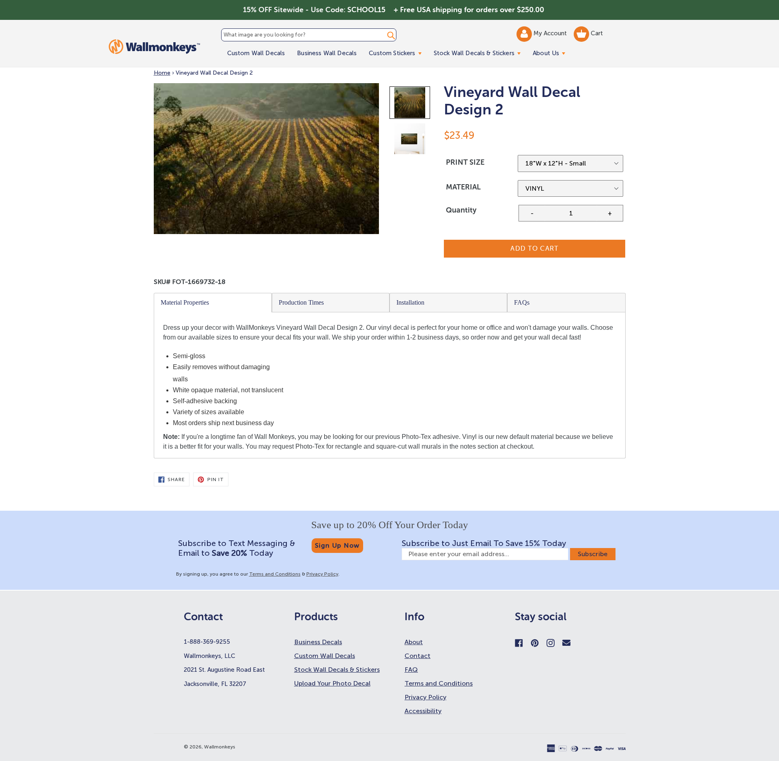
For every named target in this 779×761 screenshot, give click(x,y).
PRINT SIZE (465, 162)
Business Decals (318, 642)
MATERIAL (463, 187)
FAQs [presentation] (521, 302)
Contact (417, 656)
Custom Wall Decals (256, 53)
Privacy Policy (322, 574)
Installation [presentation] (410, 302)
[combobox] (308, 34)
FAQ (411, 669)
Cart (596, 33)
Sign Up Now (337, 545)
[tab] (213, 302)
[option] (410, 104)
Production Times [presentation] (301, 302)
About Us (552, 53)
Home (162, 72)
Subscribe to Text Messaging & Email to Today (236, 548)
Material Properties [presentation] (185, 302)
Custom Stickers (398, 53)
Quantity (461, 210)
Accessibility (423, 711)
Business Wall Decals (327, 53)
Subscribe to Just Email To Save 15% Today (484, 543)
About (414, 642)
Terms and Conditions (275, 574)
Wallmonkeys (219, 747)
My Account (551, 33)
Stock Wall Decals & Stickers (480, 53)
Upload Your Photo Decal (332, 683)
